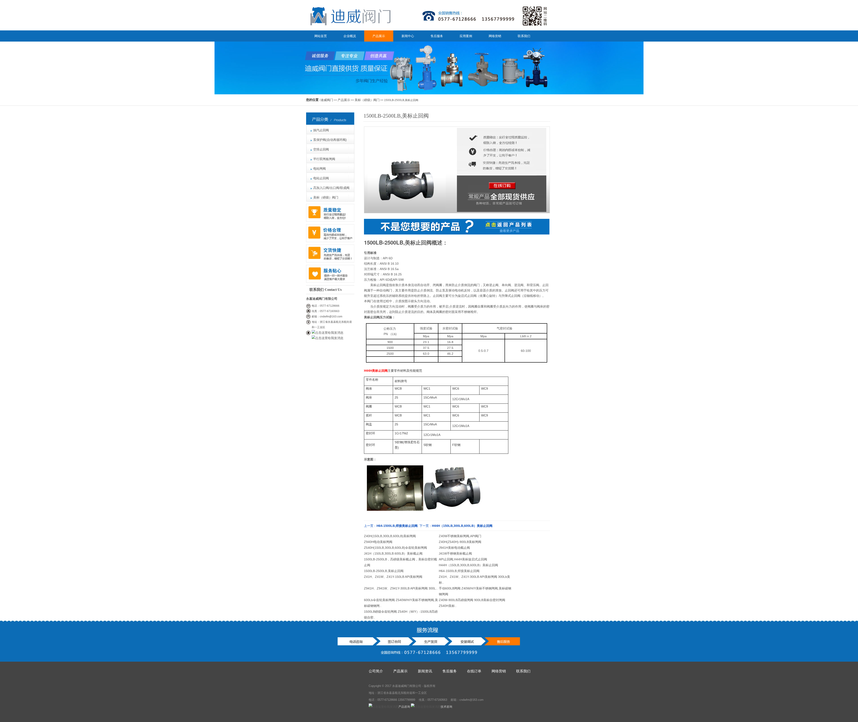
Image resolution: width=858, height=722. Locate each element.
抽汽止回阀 (321, 130)
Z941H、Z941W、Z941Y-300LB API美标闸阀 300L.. (400, 588)
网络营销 (495, 36)
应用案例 (466, 36)
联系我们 (524, 36)
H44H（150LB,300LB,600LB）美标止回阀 (462, 526)
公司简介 (376, 671)
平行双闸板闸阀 (324, 159)
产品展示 (378, 36)
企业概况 (349, 36)
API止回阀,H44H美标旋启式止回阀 (463, 559)
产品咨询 (404, 706)
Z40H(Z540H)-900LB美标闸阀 (460, 542)
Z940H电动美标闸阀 (378, 542)
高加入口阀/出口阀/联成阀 (331, 188)
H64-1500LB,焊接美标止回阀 (397, 526)
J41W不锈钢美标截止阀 (455, 553)
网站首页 (320, 36)
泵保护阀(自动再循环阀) (330, 139)
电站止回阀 (321, 178)
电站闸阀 (319, 168)
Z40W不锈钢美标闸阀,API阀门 (460, 536)
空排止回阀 (321, 149)
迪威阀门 (327, 100)
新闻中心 (408, 36)
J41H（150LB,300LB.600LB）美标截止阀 (393, 553)
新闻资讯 (425, 671)
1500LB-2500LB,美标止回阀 (384, 571)
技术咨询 (446, 706)
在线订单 (474, 671)
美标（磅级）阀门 (367, 100)
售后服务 (437, 36)
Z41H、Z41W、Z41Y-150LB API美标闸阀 (393, 576)
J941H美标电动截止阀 (454, 547)
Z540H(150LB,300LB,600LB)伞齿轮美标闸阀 (395, 547)
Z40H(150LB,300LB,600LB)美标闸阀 (390, 536)
